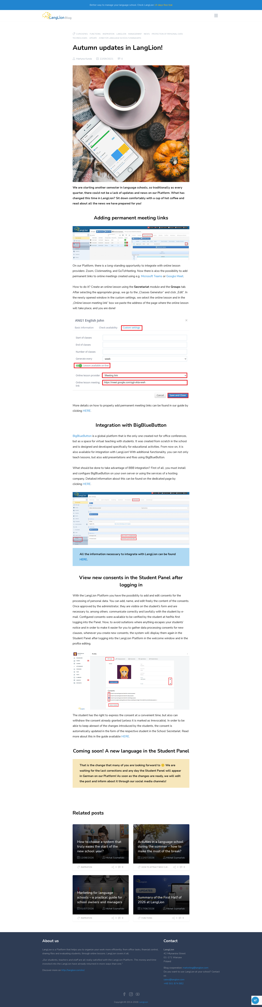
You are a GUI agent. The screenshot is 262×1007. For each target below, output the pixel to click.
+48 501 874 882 (174, 983)
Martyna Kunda (84, 58)
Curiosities (82, 34)
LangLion (121, 34)
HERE (87, 411)
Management (135, 34)
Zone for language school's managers (120, 38)
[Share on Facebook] (111, 867)
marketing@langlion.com (195, 967)
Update (93, 38)
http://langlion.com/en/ (72, 970)
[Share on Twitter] (115, 867)
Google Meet (174, 276)
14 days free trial (163, 5)
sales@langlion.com (174, 979)
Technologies (80, 38)
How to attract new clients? (156, 867)
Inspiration (108, 34)
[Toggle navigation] (217, 16)
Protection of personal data (167, 34)
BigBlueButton (82, 436)
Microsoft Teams (151, 276)
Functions (95, 34)
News (147, 34)
